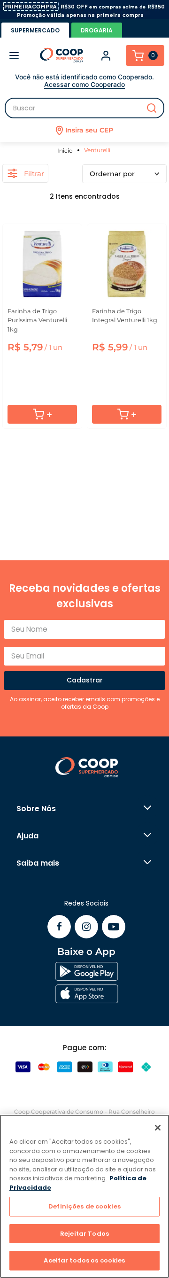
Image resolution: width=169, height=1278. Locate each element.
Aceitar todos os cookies (84, 1260)
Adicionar (42, 414)
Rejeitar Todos (84, 1233)
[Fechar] (157, 1127)
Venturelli (97, 150)
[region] (84, 1196)
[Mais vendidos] (124, 173)
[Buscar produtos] (151, 108)
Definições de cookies (84, 1206)
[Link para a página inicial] (66, 150)
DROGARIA (97, 30)
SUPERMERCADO (35, 30)
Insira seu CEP (89, 130)
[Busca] (84, 108)
